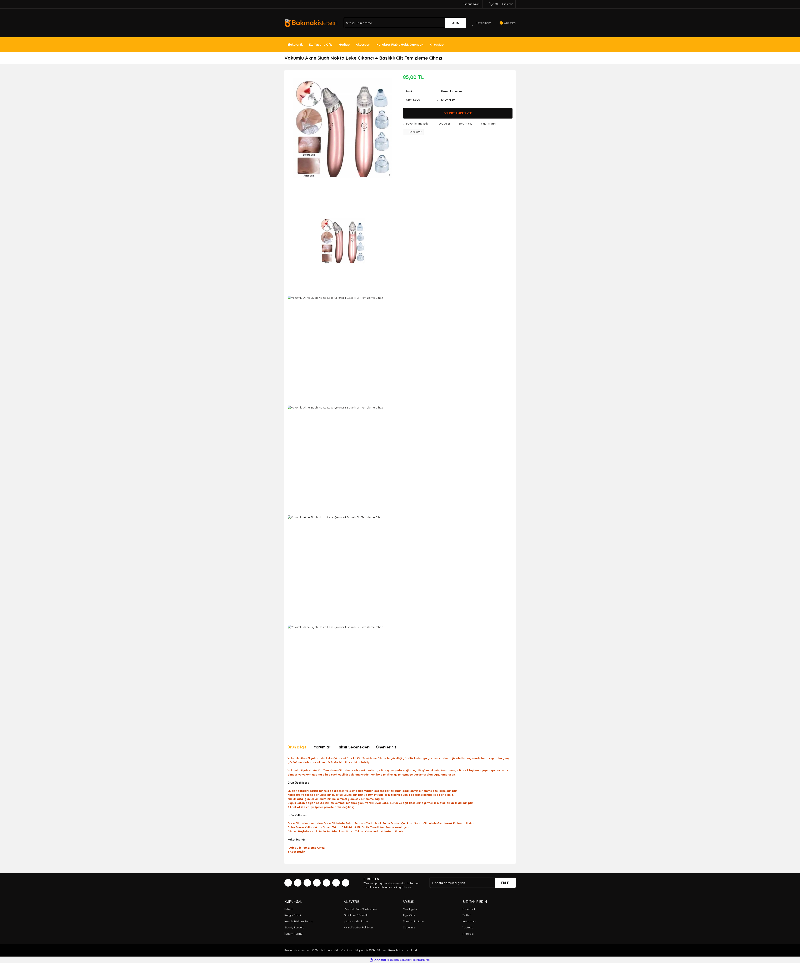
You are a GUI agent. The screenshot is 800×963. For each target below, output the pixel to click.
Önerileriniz (386, 747)
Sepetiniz (409, 927)
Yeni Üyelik (410, 909)
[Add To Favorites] (416, 124)
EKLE (505, 883)
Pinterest (468, 933)
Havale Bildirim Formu (298, 921)
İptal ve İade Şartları (356, 921)
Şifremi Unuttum (413, 921)
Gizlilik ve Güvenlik (356, 915)
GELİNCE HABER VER (458, 113)
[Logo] (311, 22)
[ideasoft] (378, 960)
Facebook (469, 909)
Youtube (467, 927)
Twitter (466, 915)
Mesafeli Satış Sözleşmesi (360, 909)
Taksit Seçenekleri (353, 747)
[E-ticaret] (399, 960)
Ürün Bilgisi (297, 747)
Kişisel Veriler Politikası (358, 927)
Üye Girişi (409, 915)
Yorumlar (322, 747)
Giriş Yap (507, 4)
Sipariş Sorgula (294, 927)
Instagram (469, 921)
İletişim (288, 909)
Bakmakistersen (451, 91)
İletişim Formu (293, 933)
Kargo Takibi (292, 915)
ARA (455, 23)
